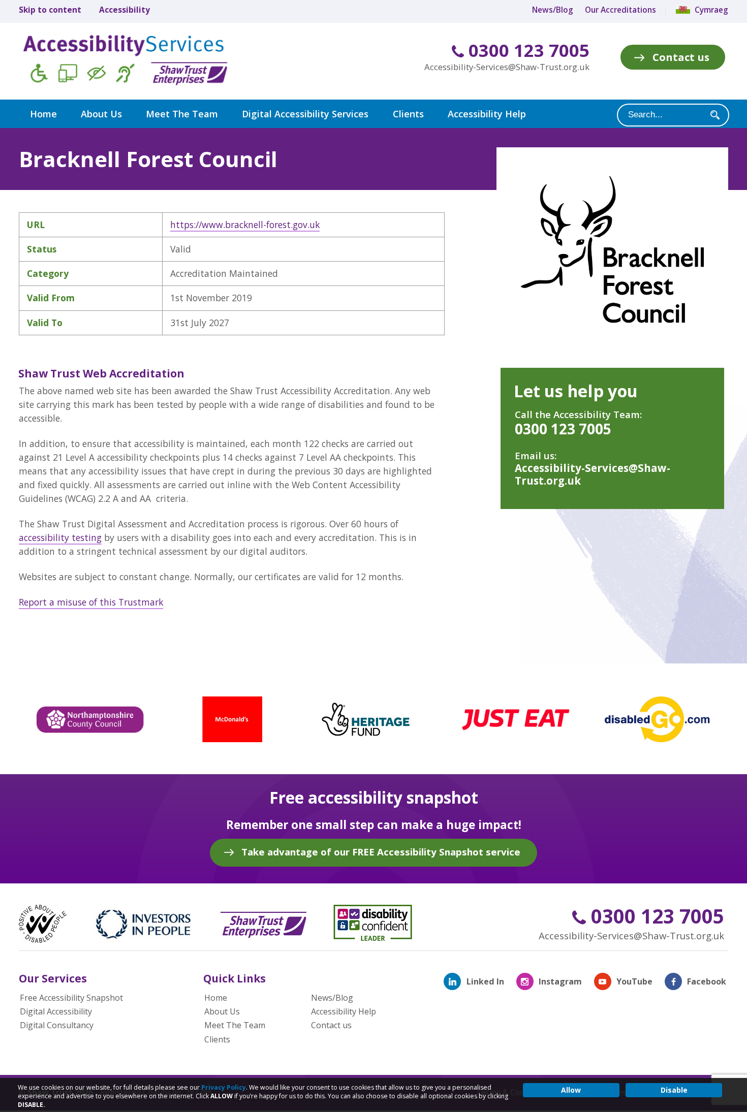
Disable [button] (674, 1090)
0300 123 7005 (526, 50)
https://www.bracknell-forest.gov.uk (245, 224)
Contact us (680, 57)
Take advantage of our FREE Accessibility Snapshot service (380, 851)
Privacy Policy (223, 1087)
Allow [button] (571, 1090)
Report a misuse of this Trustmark (91, 602)
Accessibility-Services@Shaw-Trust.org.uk (506, 67)
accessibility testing (60, 537)
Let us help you (576, 390)
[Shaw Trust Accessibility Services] (140, 61)
